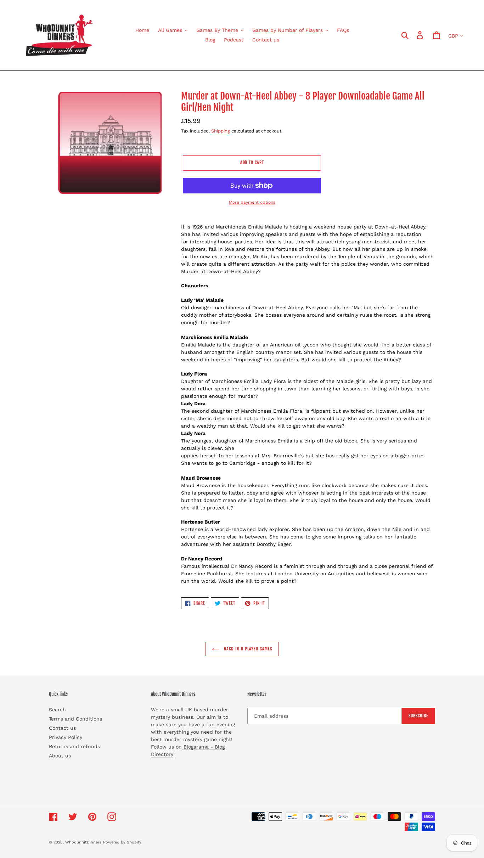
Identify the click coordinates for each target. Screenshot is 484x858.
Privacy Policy (65, 737)
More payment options (252, 202)
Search (57, 709)
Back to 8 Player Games (247, 648)
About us (60, 755)
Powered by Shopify (122, 842)
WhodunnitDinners (83, 842)
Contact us (62, 728)
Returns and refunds (74, 746)
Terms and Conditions (75, 719)
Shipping (220, 131)
